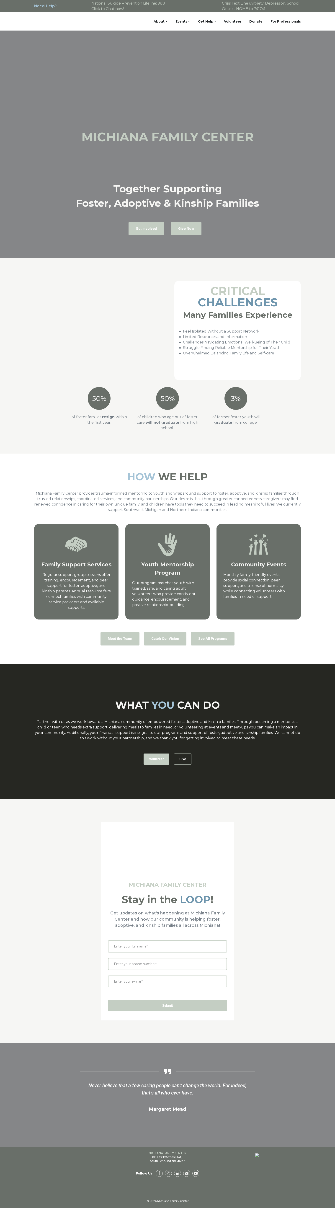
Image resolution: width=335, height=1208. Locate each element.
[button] (146, 228)
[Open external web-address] (257, 1177)
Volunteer (232, 21)
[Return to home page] (61, 21)
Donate (256, 21)
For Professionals (286, 21)
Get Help (205, 21)
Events (181, 21)
